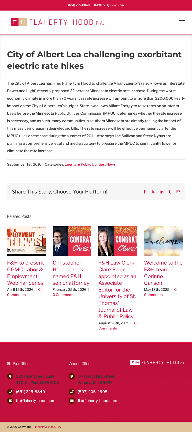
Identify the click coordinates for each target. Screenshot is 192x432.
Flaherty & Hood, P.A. (47, 426)
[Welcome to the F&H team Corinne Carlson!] (163, 228)
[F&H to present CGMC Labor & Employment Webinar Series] (26, 228)
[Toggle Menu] (182, 22)
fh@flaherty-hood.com (109, 5)
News (111, 164)
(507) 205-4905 (92, 392)
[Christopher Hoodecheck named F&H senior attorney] (72, 228)
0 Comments (63, 295)
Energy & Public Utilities (85, 164)
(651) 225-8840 (30, 392)
